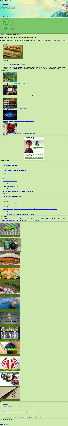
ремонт (32, 220)
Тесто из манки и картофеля (14, 64)
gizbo (6, 218)
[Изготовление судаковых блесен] (10, 326)
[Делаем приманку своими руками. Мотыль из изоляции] (10, 370)
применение (28, 220)
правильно (12, 220)
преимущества (21, 220)
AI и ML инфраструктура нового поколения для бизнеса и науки (18, 121)
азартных (12, 218)
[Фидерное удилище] (10, 400)
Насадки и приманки (9, 22)
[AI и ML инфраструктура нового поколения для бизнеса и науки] (10, 119)
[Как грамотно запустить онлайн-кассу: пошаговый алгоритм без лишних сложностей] (10, 94)
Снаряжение (7, 26)
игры (41, 218)
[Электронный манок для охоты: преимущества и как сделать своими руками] (10, 251)
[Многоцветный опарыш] (10, 281)
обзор (58, 218)
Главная (2, 34)
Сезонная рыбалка (8, 24)
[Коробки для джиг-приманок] (10, 341)
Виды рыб (5, 21)
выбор (29, 218)
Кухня (4, 23)
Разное (5, 27)
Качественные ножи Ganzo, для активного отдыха (15, 108)
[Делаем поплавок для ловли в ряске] (10, 296)
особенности (5, 220)
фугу (41, 220)
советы (38, 220)
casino (2, 218)
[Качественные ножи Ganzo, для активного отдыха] (10, 107)
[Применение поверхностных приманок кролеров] (10, 311)
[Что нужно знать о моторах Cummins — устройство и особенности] (10, 132)
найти (54, 218)
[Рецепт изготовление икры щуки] (10, 266)
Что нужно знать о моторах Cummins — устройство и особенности (19, 133)
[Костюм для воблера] (10, 356)
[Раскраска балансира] (10, 236)
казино (45, 218)
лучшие (51, 218)
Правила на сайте (9, 20)
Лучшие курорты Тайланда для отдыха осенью (14, 83)
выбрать (34, 218)
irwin (9, 218)
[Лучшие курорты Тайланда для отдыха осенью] (10, 82)
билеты (16, 218)
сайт (35, 220)
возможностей (25, 218)
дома (38, 218)
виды (20, 218)
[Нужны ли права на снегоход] (9, 385)
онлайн (63, 218)
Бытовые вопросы (9, 28)
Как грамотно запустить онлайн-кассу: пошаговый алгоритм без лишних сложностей (23, 95)
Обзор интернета (9, 29)
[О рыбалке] (8, 13)
